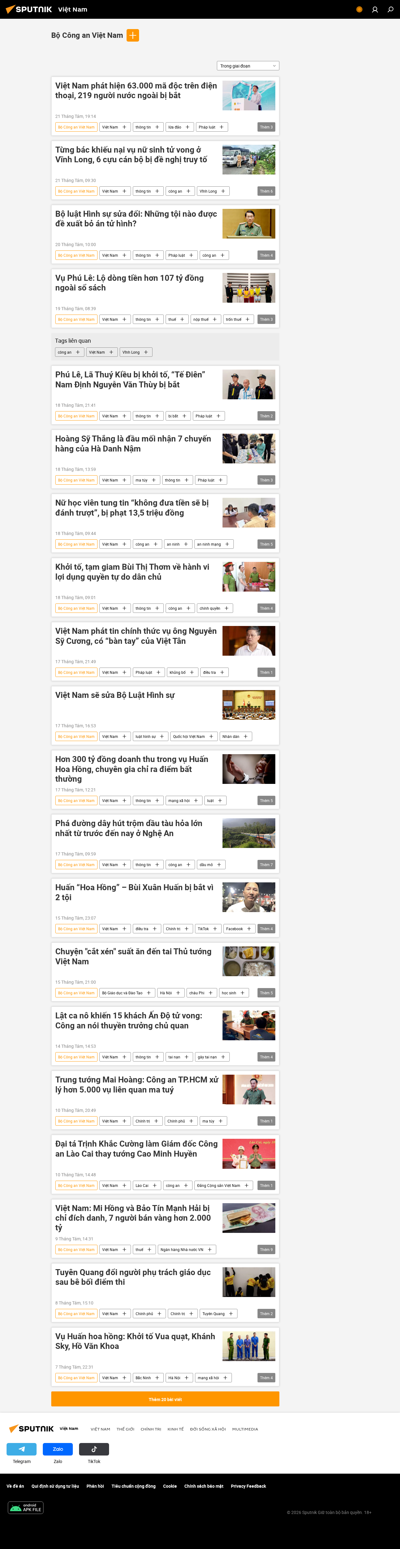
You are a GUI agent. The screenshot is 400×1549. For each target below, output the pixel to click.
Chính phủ (176, 1120)
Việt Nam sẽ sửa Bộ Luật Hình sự (115, 695)
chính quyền (210, 608)
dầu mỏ (206, 864)
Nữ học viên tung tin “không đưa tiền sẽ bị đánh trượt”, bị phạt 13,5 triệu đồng (132, 508)
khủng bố (178, 672)
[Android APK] (25, 1508)
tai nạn (174, 1056)
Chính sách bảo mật (203, 1486)
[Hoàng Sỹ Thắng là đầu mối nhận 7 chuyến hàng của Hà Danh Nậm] (248, 448)
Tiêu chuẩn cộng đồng (134, 1486)
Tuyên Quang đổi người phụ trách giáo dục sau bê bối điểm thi (133, 1277)
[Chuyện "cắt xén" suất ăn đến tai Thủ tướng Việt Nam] (248, 961)
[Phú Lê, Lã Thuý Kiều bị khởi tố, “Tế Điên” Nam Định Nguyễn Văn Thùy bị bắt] (248, 384)
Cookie (170, 1486)
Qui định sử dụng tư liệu (55, 1486)
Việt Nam (110, 126)
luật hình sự (146, 736)
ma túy (142, 479)
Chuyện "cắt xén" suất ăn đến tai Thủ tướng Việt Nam (133, 956)
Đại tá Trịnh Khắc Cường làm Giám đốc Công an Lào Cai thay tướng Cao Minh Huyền (136, 1149)
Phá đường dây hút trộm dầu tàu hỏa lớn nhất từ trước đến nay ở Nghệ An (128, 828)
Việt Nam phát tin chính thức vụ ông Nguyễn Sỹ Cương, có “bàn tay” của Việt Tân (136, 636)
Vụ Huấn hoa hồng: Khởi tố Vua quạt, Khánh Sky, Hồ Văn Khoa (135, 1341)
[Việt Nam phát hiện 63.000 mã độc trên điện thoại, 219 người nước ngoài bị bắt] (248, 95)
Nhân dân (230, 736)
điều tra (209, 672)
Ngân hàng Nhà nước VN (182, 1249)
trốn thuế (233, 319)
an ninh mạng (209, 544)
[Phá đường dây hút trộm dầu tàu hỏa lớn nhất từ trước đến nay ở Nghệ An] (248, 833)
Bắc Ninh (143, 1377)
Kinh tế (176, 1429)
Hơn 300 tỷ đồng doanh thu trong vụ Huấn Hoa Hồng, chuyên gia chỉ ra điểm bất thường (131, 769)
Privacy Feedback (248, 1486)
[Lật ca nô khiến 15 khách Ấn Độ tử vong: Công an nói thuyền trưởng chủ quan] (248, 1025)
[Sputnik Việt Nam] (30, 15)
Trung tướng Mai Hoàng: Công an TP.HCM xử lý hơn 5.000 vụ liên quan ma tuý (136, 1085)
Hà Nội (166, 992)
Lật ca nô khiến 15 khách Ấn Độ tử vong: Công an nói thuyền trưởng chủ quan (128, 1021)
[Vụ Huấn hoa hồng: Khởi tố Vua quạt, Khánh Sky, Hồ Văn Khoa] (248, 1346)
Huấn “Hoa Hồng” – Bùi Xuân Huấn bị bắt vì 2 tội (134, 892)
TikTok (203, 928)
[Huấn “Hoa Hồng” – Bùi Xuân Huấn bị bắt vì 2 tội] (248, 897)
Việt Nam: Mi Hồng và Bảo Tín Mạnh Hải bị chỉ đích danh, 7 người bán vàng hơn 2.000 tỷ (133, 1218)
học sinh (229, 992)
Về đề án (15, 1486)
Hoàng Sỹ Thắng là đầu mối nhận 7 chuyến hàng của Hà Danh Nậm (133, 444)
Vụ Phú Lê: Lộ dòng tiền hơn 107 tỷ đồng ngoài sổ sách (129, 283)
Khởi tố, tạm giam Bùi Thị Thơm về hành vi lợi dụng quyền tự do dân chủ (132, 572)
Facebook (234, 928)
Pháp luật (207, 126)
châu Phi (196, 992)
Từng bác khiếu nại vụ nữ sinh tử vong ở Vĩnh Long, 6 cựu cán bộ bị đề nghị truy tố (131, 155)
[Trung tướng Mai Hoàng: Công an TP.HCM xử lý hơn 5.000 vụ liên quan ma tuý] (248, 1089)
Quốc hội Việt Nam (189, 736)
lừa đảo (174, 126)
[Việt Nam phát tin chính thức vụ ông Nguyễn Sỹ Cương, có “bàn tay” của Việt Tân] (248, 641)
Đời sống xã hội (208, 1429)
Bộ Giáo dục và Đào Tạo (122, 992)
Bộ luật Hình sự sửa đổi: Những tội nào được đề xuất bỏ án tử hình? (136, 219)
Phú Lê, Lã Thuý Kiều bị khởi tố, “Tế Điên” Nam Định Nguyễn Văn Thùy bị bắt (130, 380)
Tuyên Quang (213, 1313)
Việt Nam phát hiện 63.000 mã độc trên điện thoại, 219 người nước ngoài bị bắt (136, 91)
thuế (172, 319)
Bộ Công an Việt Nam (87, 35)
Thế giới (125, 1429)
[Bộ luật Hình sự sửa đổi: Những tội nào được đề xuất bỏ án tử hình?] (248, 224)
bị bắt (173, 415)
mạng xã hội (179, 800)
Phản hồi (95, 1486)
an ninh (173, 544)
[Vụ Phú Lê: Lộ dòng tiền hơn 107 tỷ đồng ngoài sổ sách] (248, 288)
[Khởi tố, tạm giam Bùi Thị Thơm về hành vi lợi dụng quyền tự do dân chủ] (248, 577)
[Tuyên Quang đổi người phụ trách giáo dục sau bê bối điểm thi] (248, 1282)
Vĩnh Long (208, 191)
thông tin (143, 126)
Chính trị (173, 928)
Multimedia (245, 1429)
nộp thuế (200, 319)
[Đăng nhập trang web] (375, 9)
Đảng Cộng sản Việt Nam (218, 1185)
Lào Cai (142, 1185)
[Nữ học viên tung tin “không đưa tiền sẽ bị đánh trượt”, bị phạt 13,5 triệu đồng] (248, 512)
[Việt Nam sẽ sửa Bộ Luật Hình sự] (248, 705)
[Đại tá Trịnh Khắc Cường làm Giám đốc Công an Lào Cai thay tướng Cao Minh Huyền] (248, 1153)
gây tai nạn (207, 1056)
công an (175, 191)
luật (210, 800)
